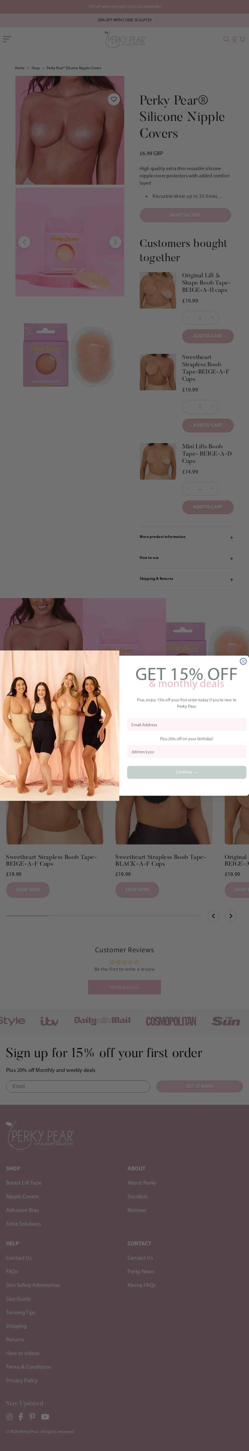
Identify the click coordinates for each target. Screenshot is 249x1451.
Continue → (187, 772)
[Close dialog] (243, 661)
